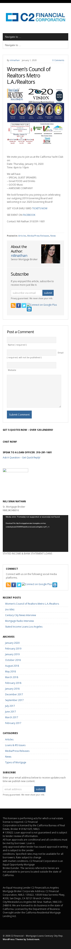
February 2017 (13, 723)
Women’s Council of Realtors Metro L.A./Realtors (28, 75)
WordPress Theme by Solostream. (21, 939)
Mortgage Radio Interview (19, 621)
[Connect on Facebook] (18, 305)
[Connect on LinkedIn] (29, 309)
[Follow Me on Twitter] (23, 305)
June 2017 (10, 711)
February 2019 (13, 648)
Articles (22, 235)
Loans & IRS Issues (15, 745)
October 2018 (13, 660)
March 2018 (11, 677)
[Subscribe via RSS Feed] (13, 305)
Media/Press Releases (38, 235)
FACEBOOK (29, 215)
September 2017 (14, 700)
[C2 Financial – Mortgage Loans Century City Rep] (35, 20)
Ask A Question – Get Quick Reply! (21, 457)
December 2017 (14, 694)
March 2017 (11, 717)
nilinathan (15, 60)
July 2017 (10, 706)
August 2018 (12, 665)
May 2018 (10, 671)
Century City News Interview (20, 615)
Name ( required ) (17, 344)
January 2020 (12, 643)
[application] (35, 533)
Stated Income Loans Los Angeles (23, 626)
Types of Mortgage (15, 762)
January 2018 (12, 688)
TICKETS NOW (39, 208)
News (53, 235)
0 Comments (58, 60)
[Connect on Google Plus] (42, 305)
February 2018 (13, 683)
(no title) (9, 609)
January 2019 (12, 654)
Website (12, 370)
